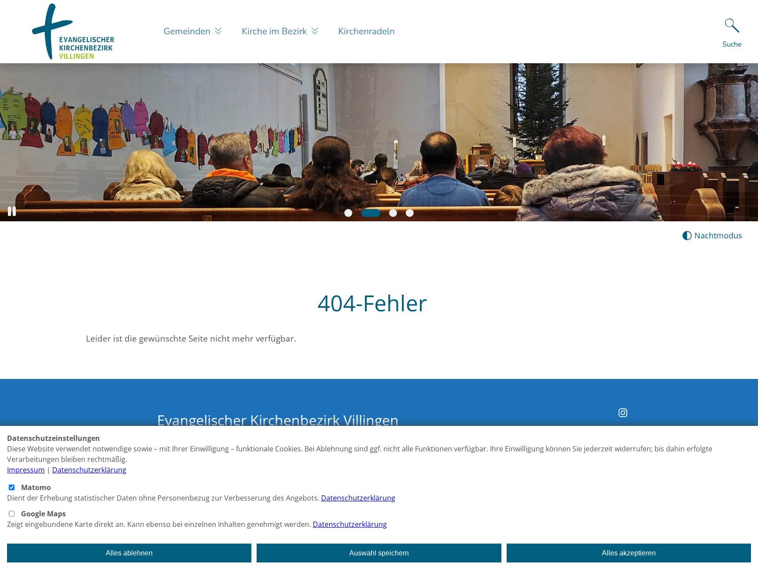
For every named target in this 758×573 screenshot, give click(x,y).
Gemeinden (188, 31)
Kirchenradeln (366, 31)
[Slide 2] (370, 213)
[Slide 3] (393, 213)
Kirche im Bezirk (275, 31)
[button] (11, 211)
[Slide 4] (409, 213)
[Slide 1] (348, 213)
